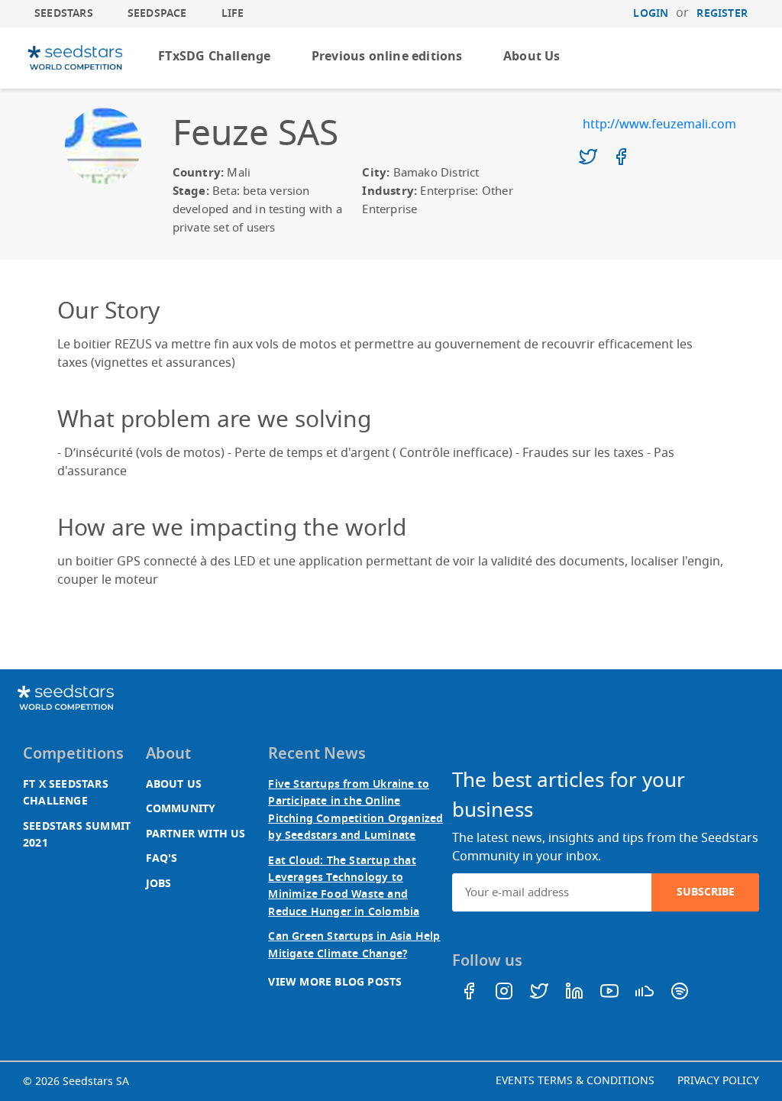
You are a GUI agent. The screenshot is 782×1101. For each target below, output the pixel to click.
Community (181, 809)
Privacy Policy (718, 1081)
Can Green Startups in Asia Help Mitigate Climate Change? (354, 944)
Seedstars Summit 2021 (77, 834)
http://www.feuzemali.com (659, 124)
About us (174, 784)
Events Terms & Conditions (575, 1081)
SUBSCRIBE (706, 892)
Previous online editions (387, 56)
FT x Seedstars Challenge (65, 792)
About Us (532, 56)
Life (232, 13)
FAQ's (162, 858)
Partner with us (196, 834)
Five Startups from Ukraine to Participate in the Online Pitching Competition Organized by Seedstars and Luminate (355, 810)
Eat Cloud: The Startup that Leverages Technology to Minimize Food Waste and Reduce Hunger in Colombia (343, 886)
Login (650, 13)
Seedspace (157, 13)
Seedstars (63, 13)
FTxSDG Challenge (214, 56)
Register (722, 13)
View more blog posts (335, 982)
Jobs (159, 884)
